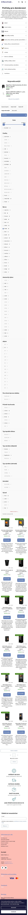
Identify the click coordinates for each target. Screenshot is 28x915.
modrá (6, 235)
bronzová (7, 250)
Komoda (6, 449)
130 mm (6, 423)
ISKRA (6, 167)
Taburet (6, 452)
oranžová (7, 253)
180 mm (6, 407)
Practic (6, 195)
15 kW (6, 299)
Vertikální (7, 487)
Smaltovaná (7, 396)
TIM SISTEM (7, 198)
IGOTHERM (7, 161)
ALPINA (6, 139)
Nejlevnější (13, 107)
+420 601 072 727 (8, 862)
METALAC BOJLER (8, 189)
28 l (5, 388)
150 (5, 426)
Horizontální (7, 484)
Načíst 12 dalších (14, 750)
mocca (6, 262)
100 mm (6, 420)
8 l (5, 353)
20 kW (6, 314)
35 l (5, 384)
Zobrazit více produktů (13, 99)
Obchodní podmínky (5, 839)
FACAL (6, 155)
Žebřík (6, 469)
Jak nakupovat (4, 838)
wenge (6, 269)
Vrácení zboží (4, 844)
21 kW (6, 336)
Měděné (6, 440)
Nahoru (14, 761)
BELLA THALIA (8, 146)
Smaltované (7, 437)
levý (6, 508)
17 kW (6, 302)
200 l (6, 372)
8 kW (6, 283)
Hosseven (7, 158)
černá (6, 228)
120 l (6, 360)
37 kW (6, 308)
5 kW (6, 317)
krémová (7, 244)
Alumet (6, 142)
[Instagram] (5, 867)
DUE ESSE (7, 152)
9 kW (6, 333)
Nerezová (7, 399)
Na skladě (7, 128)
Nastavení (13, 907)
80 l (5, 366)
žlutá (6, 231)
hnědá (6, 219)
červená (7, 216)
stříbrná (6, 256)
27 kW (6, 323)
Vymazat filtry (13, 511)
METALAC (7, 186)
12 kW (6, 296)
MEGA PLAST (7, 183)
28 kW (6, 311)
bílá (6, 213)
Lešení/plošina (8, 476)
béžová (7, 247)
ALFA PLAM (7, 136)
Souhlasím (13, 912)
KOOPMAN (7, 170)
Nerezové (7, 434)
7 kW (6, 289)
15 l (5, 347)
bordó (6, 266)
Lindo (6, 177)
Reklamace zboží (4, 846)
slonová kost (7, 241)
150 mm (6, 413)
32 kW (6, 327)
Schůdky (7, 473)
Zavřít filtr (4, 115)
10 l (5, 344)
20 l (5, 350)
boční (6, 505)
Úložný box (7, 458)
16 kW (6, 330)
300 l (6, 375)
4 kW (6, 292)
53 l (5, 378)
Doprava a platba (4, 843)
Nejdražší (21, 107)
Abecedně (14, 110)
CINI (5, 149)
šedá (6, 222)
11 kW (6, 280)
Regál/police (7, 455)
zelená (6, 225)
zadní (6, 498)
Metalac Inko (7, 192)
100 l (6, 357)
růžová (6, 259)
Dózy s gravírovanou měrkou (7, 897)
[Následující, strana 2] (14, 755)
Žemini (6, 201)
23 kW (6, 320)
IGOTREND (7, 164)
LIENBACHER (7, 173)
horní (6, 495)
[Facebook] (2, 867)
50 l (5, 363)
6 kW (6, 286)
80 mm (6, 417)
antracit (7, 238)
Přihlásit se (5, 826)
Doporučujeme (5, 107)
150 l (6, 369)
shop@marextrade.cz (8, 863)
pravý (6, 502)
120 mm (7, 410)
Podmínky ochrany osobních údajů (8, 841)
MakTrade (7, 180)
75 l (5, 381)
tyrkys (6, 272)
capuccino (7, 210)
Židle (6, 466)
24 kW (6, 305)
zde (18, 904)
